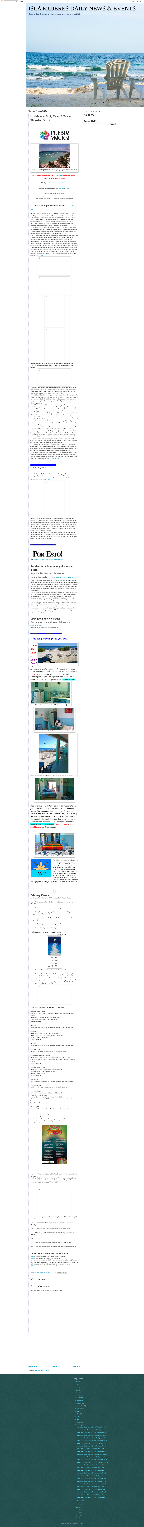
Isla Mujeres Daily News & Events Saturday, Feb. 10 (91, 1473)
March (79, 1422)
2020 (77, 1390)
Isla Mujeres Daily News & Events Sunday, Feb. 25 (91, 1432)
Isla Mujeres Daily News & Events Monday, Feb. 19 (91, 1448)
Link (74, 1174)
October (79, 1403)
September (80, 1406)
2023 (77, 1382)
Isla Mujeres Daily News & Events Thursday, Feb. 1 (91, 1497)
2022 (77, 1384)
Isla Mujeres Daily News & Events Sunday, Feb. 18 (91, 1451)
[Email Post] (54, 1272)
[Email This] (58, 1273)
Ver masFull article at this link (65, 577)
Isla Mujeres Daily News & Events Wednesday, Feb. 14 (92, 1462)
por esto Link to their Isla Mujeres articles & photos (48, 559)
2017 (77, 1504)
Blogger (81, 1523)
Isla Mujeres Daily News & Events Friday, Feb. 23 (91, 1438)
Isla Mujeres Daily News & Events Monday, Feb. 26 (91, 1430)
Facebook (58, 175)
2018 (77, 1395)
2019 (77, 1393)
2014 (77, 1512)
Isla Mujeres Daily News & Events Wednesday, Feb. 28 (92, 1427)
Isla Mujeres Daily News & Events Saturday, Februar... (92, 1454)
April (78, 1419)
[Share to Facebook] (64, 1273)
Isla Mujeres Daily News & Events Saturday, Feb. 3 (91, 1492)
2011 (77, 1518)
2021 (77, 1387)
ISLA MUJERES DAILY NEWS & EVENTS (82, 8)
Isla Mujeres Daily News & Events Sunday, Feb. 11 (91, 1470)
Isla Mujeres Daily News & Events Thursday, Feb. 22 (92, 1440)
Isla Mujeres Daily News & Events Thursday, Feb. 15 (92, 1459)
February (79, 1425)
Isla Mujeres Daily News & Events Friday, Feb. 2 (90, 1494)
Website (64, 183)
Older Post (76, 1366)
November (80, 1400)
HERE (58, 169)
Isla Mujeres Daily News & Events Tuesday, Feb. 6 (91, 1484)
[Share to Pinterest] (66, 1273)
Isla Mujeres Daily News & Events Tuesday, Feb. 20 (91, 1446)
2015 (77, 1509)
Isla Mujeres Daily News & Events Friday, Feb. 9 (90, 1476)
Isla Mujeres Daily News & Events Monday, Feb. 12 (91, 1467)
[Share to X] (62, 1273)
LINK (41, 255)
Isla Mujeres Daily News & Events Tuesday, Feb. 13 (91, 1465)
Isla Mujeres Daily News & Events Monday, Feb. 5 (91, 1486)
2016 (77, 1507)
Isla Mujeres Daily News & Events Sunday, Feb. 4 (91, 1489)
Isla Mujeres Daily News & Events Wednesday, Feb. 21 (92, 1443)
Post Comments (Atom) (43, 1370)
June (78, 1414)
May (78, 1416)
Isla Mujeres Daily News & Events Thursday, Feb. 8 (91, 1478)
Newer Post (33, 1366)
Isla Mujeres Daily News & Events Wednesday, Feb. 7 (92, 1481)
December (80, 1397)
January (79, 1501)
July (78, 1411)
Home (54, 1366)
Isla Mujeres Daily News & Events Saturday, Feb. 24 (91, 1435)
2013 (77, 1515)
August (79, 1408)
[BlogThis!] (60, 1273)
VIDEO (57, 458)
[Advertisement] (54, 1350)
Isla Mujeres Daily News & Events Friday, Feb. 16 (91, 1457)
